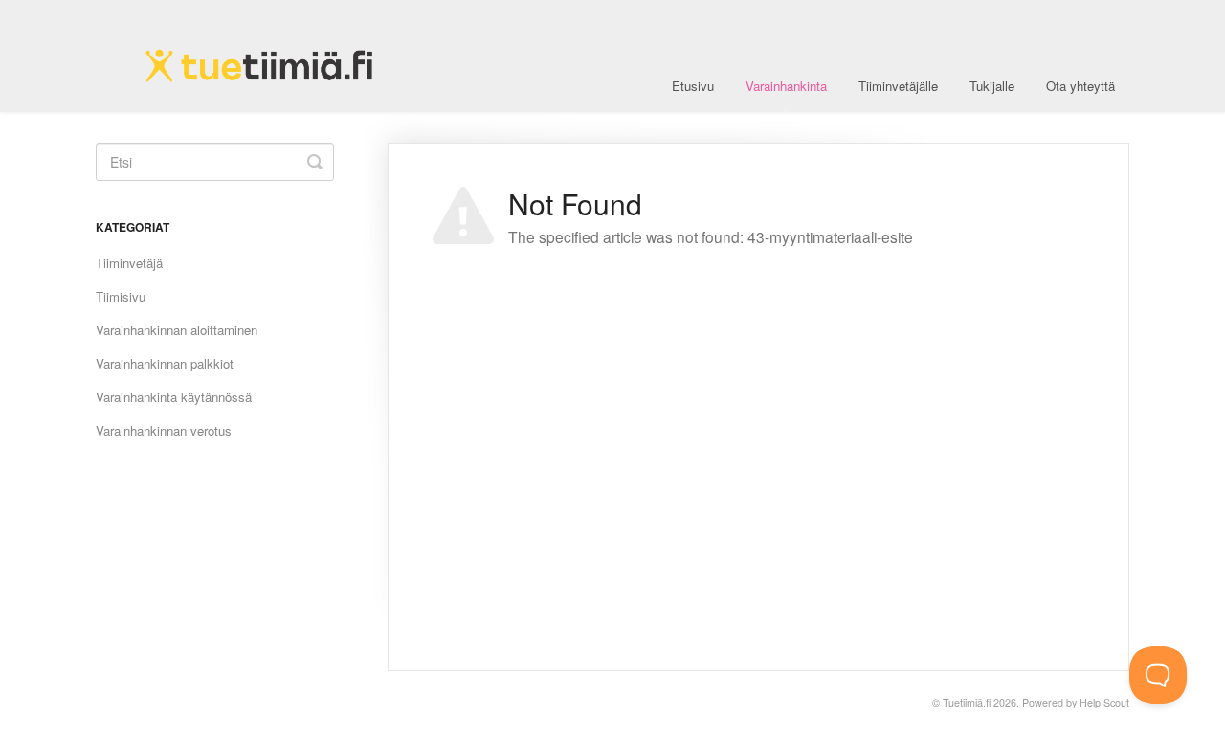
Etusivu (693, 86)
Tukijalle (991, 86)
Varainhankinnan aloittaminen (176, 330)
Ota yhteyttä (1080, 86)
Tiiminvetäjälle (898, 86)
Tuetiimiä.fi (967, 702)
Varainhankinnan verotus (164, 430)
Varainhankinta (786, 86)
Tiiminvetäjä (129, 263)
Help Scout (1104, 702)
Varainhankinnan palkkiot (165, 363)
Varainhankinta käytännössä (174, 397)
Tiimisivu (120, 296)
